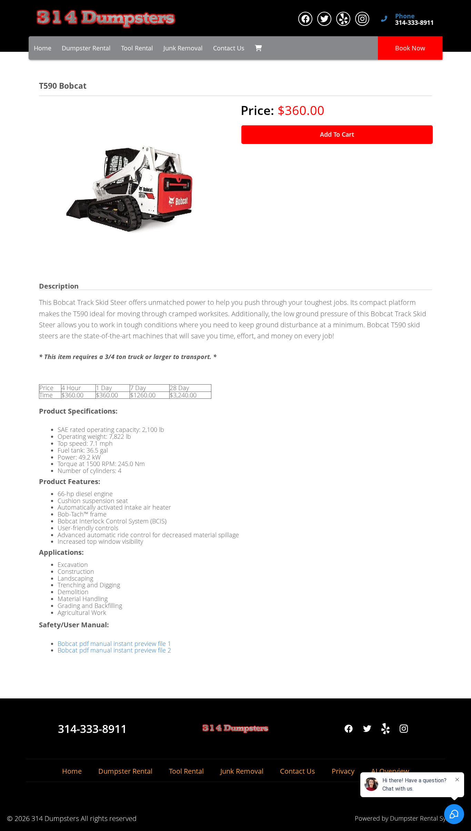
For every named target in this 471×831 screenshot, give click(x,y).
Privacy (343, 771)
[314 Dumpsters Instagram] (362, 19)
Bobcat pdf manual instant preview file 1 (114, 643)
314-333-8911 (92, 729)
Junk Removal (183, 48)
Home (42, 48)
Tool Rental (137, 48)
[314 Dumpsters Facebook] (305, 19)
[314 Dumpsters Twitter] (324, 19)
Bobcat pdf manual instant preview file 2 (114, 650)
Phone (405, 16)
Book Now (410, 48)
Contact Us (228, 48)
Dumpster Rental (86, 48)
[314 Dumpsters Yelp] (343, 19)
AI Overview (390, 771)
